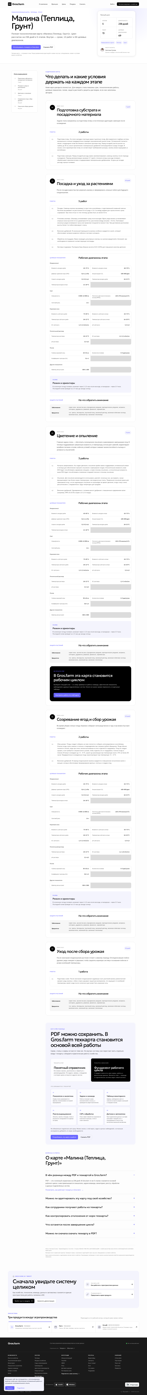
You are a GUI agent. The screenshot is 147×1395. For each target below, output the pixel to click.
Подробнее (20, 1388)
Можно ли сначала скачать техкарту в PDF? (71, 1233)
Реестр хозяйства (13, 1358)
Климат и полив (12, 1370)
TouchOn (63, 1360)
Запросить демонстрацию (45, 1301)
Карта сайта (28, 1391)
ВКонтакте (71, 1348)
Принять (10, 1388)
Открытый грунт (39, 1370)
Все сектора (38, 1376)
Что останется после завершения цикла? (70, 1224)
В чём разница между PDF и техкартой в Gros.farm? (76, 1175)
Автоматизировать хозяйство (127, 4)
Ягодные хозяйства (40, 1360)
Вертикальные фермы (41, 1373)
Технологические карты (14, 1360)
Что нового (91, 1368)
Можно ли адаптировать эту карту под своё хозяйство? (79, 1198)
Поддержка (91, 1370)
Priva (62, 1365)
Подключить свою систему (69, 1373)
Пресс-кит (118, 1363)
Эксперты (91, 1360)
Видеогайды (91, 1358)
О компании (43, 4)
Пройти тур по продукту (22, 1301)
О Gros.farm (118, 1358)
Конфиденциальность (13, 1391)
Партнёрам (118, 1360)
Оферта (22, 1391)
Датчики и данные (66, 1368)
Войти (112, 4)
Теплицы (37, 1358)
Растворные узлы (66, 1370)
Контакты (117, 1365)
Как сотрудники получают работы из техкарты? (74, 1207)
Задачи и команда (13, 1368)
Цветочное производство (42, 1368)
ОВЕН (63, 1363)
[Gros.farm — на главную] (16, 4)
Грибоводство (39, 1365)
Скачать (82, 4)
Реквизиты (118, 1368)
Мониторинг (11, 1363)
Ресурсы (73, 4)
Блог (89, 1365)
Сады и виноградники (41, 1363)
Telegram (63, 1348)
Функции (55, 4)
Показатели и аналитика (15, 1365)
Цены (64, 4)
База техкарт (92, 1363)
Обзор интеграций (66, 1358)
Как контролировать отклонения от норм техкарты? (77, 1215)
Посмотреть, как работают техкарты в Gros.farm (65, 1190)
